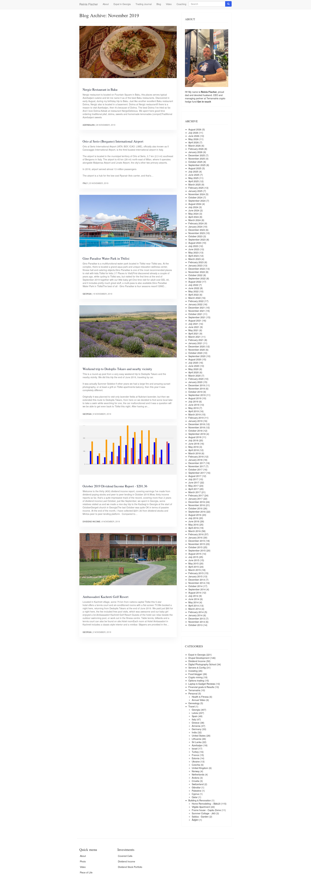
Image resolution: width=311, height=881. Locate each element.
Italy (85, 183)
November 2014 (196, 582)
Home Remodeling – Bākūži (206, 803)
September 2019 (197, 395)
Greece (195, 722)
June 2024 (193, 210)
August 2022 (194, 281)
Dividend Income (91, 521)
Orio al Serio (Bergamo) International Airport (113, 141)
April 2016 (193, 527)
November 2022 (196, 272)
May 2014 (193, 602)
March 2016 (194, 531)
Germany (196, 729)
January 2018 (195, 459)
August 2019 (194, 398)
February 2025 (196, 187)
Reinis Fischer (88, 4)
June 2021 (193, 327)
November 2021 (196, 310)
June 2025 (193, 174)
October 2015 (195, 547)
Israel (194, 748)
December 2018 (196, 424)
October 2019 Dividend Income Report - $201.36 (115, 486)
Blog (158, 4)
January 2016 (195, 537)
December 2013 (196, 618)
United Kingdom (200, 768)
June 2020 (193, 365)
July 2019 (193, 401)
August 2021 (194, 320)
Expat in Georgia (122, 4)
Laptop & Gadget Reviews (201, 683)
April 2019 (193, 411)
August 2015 (194, 553)
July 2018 (193, 440)
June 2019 (193, 404)
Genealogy (194, 703)
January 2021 (195, 343)
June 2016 (193, 521)
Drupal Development (198, 657)
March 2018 (194, 453)
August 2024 (194, 204)
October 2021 (195, 314)
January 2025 (195, 191)
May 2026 (193, 139)
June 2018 (193, 443)
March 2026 (194, 145)
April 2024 (193, 216)
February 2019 (196, 417)
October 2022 (195, 275)
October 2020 (195, 353)
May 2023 (193, 252)
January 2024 (195, 226)
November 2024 (196, 194)
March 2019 (194, 414)
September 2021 (197, 317)
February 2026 (196, 148)
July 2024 (193, 207)
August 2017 (194, 476)
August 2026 (194, 129)
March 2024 (194, 220)
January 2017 (195, 498)
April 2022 (193, 294)
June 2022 (193, 288)
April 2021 (193, 333)
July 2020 (193, 362)
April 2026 (193, 142)
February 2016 (196, 534)
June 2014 (193, 599)
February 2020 (196, 378)
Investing (193, 670)
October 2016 (195, 508)
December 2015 (196, 540)
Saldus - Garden (200, 816)
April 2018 (193, 450)
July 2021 (193, 323)
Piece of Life (86, 872)
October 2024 (195, 197)
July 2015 (193, 557)
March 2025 (194, 184)
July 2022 (193, 284)
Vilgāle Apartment (201, 806)
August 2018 (194, 437)
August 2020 (194, 359)
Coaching (181, 4)
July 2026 (193, 132)
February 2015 (196, 573)
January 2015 (195, 576)
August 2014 (194, 592)
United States (199, 735)
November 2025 (196, 158)
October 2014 (195, 586)
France (195, 755)
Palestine (196, 790)
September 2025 (197, 165)
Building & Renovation (199, 800)
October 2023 (195, 236)
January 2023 (195, 265)
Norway (196, 771)
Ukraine (196, 761)
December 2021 (196, 307)
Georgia (87, 293)
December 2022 (196, 268)
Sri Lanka (197, 742)
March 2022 (194, 297)
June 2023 (193, 249)
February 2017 (196, 495)
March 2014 (194, 608)
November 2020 (196, 349)
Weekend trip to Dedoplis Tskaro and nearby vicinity (117, 369)
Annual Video (198, 700)
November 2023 (196, 233)
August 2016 (194, 514)
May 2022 (193, 291)
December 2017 (196, 463)
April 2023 (193, 255)
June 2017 (193, 482)
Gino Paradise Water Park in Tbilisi (106, 258)
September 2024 (197, 200)
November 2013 (196, 621)
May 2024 (193, 213)
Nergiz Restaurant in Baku (100, 89)
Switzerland (198, 784)
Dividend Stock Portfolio (130, 867)
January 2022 (195, 304)
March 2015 (194, 570)
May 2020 (193, 369)
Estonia (195, 758)
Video (169, 4)
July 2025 (193, 171)
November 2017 (196, 466)
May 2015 (193, 563)
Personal (192, 693)
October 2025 (195, 161)
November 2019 (196, 388)
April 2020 (193, 372)
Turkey (195, 751)
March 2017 (194, 492)
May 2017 (193, 485)
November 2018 (196, 427)
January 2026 (195, 152)
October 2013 (195, 625)
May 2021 (193, 330)
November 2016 (196, 505)
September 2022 (197, 278)
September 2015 (197, 550)
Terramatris (213, 98)
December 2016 (196, 501)
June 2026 (193, 135)
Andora (195, 777)
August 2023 (194, 242)
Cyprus (195, 793)
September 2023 (197, 239)
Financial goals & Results (201, 687)
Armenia (196, 725)
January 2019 (195, 421)
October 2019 (195, 391)
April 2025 (193, 181)
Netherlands (198, 774)
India (194, 732)
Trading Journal (144, 4)
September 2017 (197, 472)
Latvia (195, 713)
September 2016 (197, 511)
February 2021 (196, 340)
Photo (83, 861)
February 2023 (196, 262)
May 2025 (193, 178)
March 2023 (194, 259)
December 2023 (196, 229)
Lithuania (196, 738)
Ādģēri (195, 819)
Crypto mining (195, 677)
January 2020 (195, 382)
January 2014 (195, 615)
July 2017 (193, 479)
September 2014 (197, 589)
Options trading (196, 680)
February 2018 (196, 456)
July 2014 (193, 595)
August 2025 (194, 168)
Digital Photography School (202, 664)
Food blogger (195, 674)
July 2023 (193, 246)
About (106, 4)
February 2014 (196, 612)
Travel (191, 706)
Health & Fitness (200, 696)
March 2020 (194, 375)
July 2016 (193, 518)
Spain (195, 716)
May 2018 (193, 446)
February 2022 (196, 301)
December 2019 (196, 385)
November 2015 (196, 544)
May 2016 (193, 524)
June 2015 (193, 560)
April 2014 (193, 605)
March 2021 (194, 336)
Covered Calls (125, 856)
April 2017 (193, 489)
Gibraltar (196, 787)
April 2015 (193, 566)
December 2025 (196, 155)
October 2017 (195, 469)
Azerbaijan (89, 124)
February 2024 (196, 223)
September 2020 (197, 356)
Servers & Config (197, 667)
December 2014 (196, 579)
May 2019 (193, 408)
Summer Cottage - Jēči (203, 813)
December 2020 (196, 346)
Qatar (195, 797)
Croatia (195, 781)
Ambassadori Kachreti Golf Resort (105, 597)
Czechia (196, 764)
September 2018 (197, 433)
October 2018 (195, 430)
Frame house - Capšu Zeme (206, 810)
